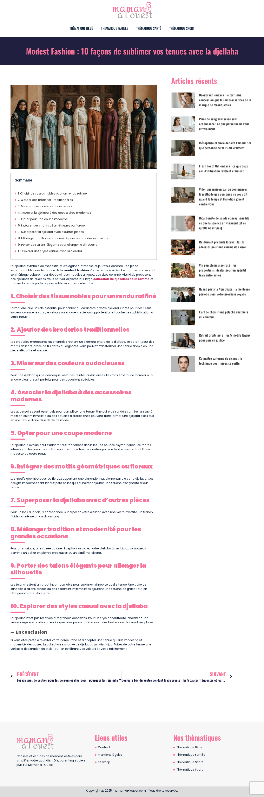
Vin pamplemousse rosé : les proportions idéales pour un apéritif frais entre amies (222, 270)
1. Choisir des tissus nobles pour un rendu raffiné (52, 193)
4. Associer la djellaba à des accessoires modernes (54, 213)
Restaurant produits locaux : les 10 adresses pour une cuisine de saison (222, 244)
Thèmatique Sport (181, 28)
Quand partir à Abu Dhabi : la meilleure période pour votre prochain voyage (224, 292)
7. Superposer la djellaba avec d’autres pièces (51, 232)
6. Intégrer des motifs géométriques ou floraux (51, 225)
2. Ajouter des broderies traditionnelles (45, 200)
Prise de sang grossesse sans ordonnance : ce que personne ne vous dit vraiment (224, 123)
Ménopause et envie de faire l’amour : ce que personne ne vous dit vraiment (225, 145)
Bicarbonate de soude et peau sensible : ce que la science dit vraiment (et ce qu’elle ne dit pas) (225, 223)
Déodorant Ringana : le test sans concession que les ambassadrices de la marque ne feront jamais (225, 100)
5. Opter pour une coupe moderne (43, 219)
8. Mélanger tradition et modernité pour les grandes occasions (63, 238)
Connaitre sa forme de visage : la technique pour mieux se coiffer (220, 361)
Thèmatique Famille (114, 28)
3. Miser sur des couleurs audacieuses (45, 206)
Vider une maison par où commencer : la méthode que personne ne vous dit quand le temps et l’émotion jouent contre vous (224, 196)
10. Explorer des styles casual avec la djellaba (50, 251)
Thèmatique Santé (148, 28)
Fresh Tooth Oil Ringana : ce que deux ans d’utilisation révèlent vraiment (223, 168)
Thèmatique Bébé (81, 28)
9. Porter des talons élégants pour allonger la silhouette (57, 245)
